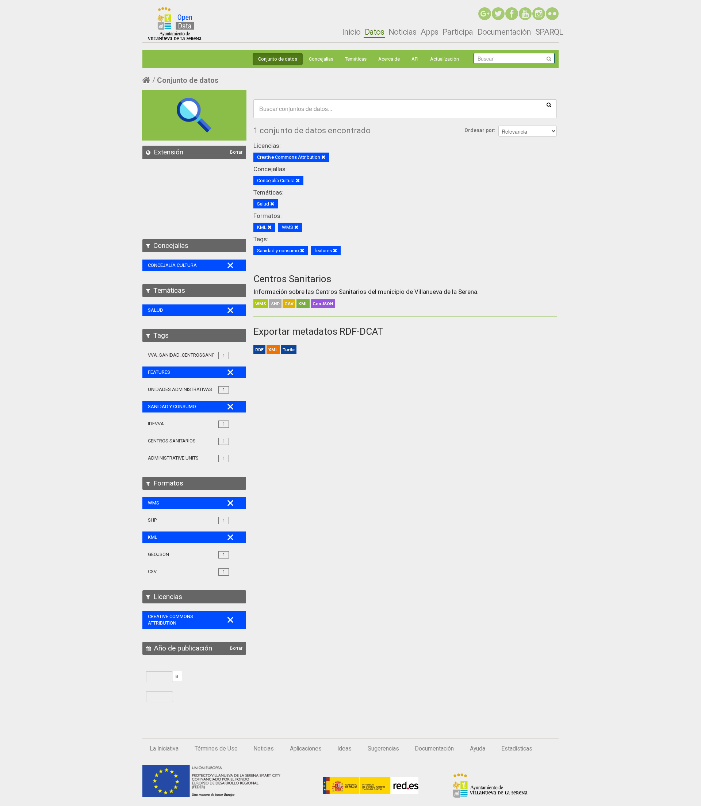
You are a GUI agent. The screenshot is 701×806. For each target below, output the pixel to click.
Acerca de (389, 59)
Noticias (402, 32)
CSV (289, 303)
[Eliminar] (323, 157)
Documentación (504, 32)
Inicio (351, 32)
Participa (458, 32)
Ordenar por (479, 130)
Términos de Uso (216, 748)
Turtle (289, 349)
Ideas (344, 748)
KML (303, 303)
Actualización (444, 59)
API (414, 59)
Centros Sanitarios (292, 278)
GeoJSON (323, 303)
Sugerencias (383, 748)
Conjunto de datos (277, 59)
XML (273, 349)
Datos (374, 32)
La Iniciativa (164, 748)
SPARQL (549, 32)
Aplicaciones (306, 748)
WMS (260, 303)
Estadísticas (516, 748)
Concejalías (321, 59)
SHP (275, 303)
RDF (259, 349)
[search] (549, 104)
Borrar (236, 152)
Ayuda (477, 748)
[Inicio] (175, 23)
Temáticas (356, 59)
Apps (429, 32)
